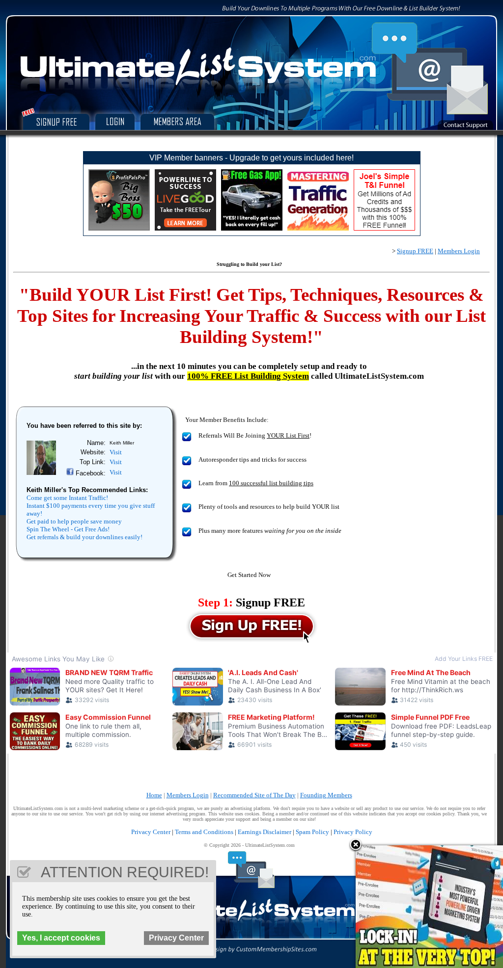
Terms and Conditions (204, 832)
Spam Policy (312, 832)
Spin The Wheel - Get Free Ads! (68, 529)
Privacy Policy (353, 832)
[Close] (355, 845)
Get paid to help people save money (74, 521)
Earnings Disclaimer (264, 832)
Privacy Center (150, 832)
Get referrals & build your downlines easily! (84, 537)
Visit (116, 452)
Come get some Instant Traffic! (67, 497)
